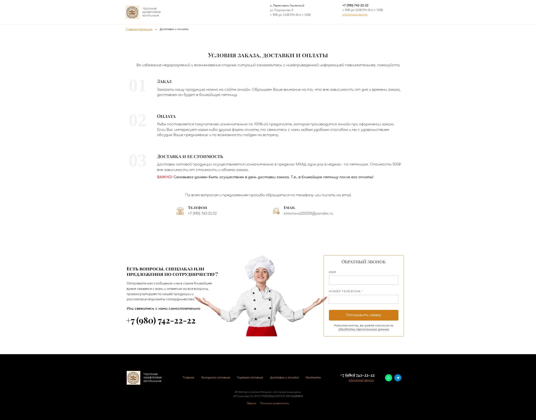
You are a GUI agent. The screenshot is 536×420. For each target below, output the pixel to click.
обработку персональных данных (363, 329)
